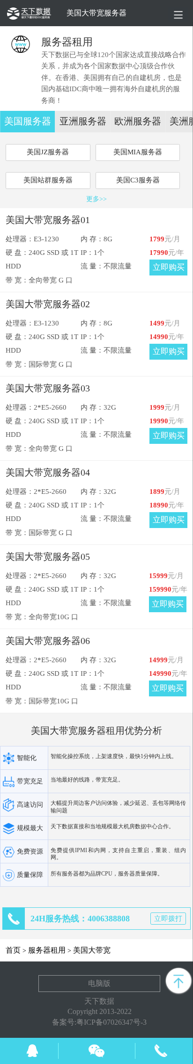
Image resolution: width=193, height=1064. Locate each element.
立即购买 (169, 267)
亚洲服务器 (82, 121)
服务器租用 (47, 950)
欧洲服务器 (137, 121)
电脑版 (99, 983)
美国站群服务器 (48, 180)
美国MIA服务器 (137, 152)
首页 (13, 950)
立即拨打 (168, 918)
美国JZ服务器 (48, 152)
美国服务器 (27, 121)
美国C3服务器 (138, 180)
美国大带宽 (92, 950)
